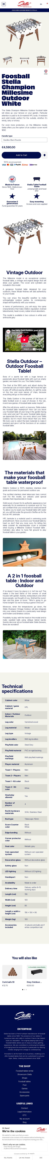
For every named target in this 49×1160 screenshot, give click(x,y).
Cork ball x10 (8, 982)
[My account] (44, 4)
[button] (4, 4)
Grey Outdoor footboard (33, 983)
